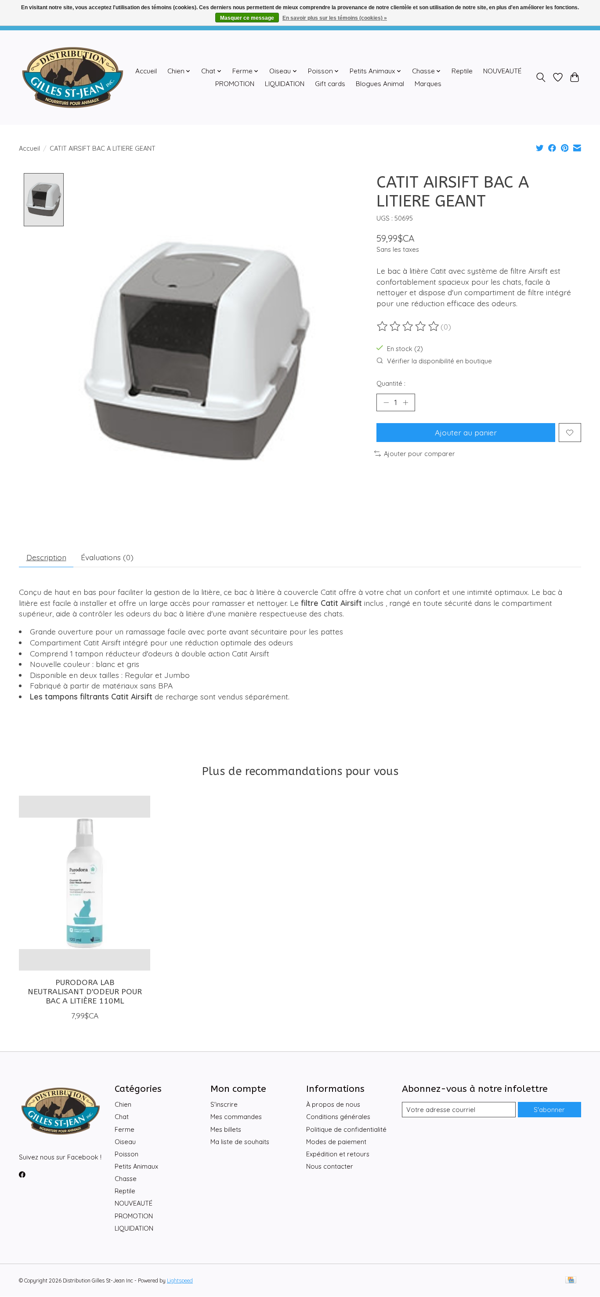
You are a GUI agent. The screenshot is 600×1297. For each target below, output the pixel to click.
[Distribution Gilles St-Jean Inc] (73, 77)
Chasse (126, 1178)
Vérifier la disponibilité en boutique (439, 361)
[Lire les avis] (408, 326)
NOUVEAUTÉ (502, 71)
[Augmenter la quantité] (405, 402)
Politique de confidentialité (346, 1129)
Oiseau (125, 1142)
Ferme (124, 1129)
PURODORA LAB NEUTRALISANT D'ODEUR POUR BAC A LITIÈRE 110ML (85, 991)
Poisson (126, 1154)
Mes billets (225, 1129)
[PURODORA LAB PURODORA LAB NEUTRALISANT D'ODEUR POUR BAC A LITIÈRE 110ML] (84, 883)
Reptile (462, 71)
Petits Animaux (136, 1166)
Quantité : (390, 383)
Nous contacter (329, 1166)
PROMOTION (234, 84)
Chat (122, 1116)
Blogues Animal (380, 84)
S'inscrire (224, 1104)
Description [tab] (46, 557)
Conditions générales (338, 1116)
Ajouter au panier (466, 432)
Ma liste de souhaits (239, 1142)
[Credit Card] (570, 1280)
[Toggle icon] (541, 77)
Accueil (146, 71)
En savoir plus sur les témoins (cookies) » (334, 18)
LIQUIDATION (284, 84)
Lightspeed (180, 1280)
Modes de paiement (336, 1142)
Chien (123, 1104)
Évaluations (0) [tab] (107, 557)
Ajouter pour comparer (419, 453)
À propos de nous (333, 1104)
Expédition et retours (337, 1154)
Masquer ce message (247, 18)
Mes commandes (236, 1116)
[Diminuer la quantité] (386, 402)
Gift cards (330, 84)
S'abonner (549, 1109)
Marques (428, 84)
